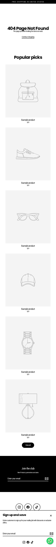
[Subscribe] (51, 533)
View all (28, 445)
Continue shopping (28, 37)
